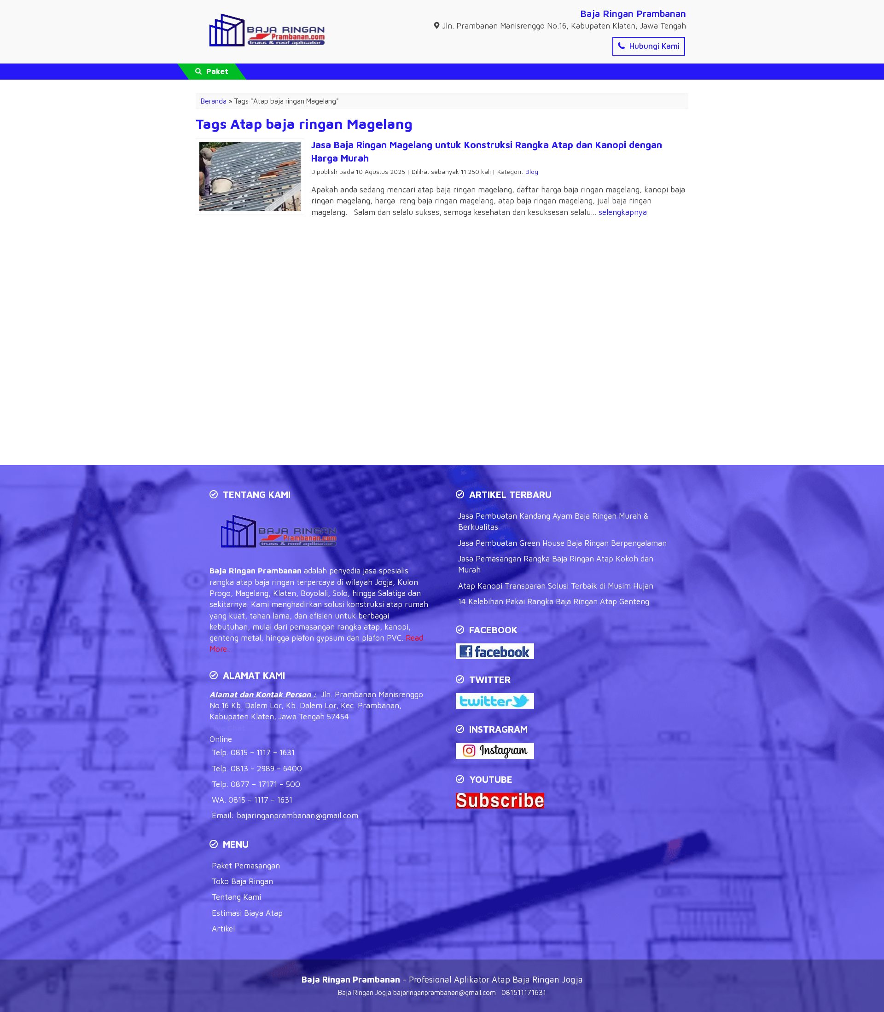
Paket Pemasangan (246, 865)
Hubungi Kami (653, 46)
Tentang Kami (236, 897)
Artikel (223, 928)
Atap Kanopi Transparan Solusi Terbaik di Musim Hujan (555, 585)
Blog (531, 171)
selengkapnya (623, 212)
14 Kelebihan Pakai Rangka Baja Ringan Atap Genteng (553, 601)
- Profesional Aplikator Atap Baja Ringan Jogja (442, 979)
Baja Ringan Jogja (364, 992)
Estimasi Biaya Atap (247, 913)
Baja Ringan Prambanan (633, 13)
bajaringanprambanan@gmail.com (297, 815)
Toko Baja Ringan (242, 881)
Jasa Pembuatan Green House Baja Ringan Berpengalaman (562, 543)
